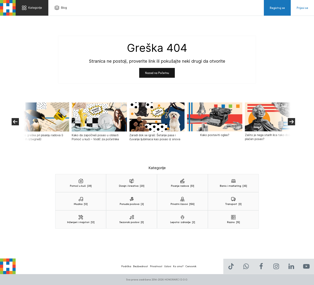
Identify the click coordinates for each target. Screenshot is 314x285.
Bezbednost (140, 266)
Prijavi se (302, 8)
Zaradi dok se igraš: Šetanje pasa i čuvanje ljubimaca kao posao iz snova (154, 137)
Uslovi (167, 266)
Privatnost (156, 266)
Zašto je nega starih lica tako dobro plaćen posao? (269, 137)
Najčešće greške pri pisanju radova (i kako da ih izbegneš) (38, 137)
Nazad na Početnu (157, 73)
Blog (64, 8)
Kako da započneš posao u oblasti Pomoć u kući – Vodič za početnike (95, 137)
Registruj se (277, 8)
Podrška (126, 266)
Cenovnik (190, 266)
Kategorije (35, 8)
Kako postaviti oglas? (214, 135)
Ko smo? (178, 266)
